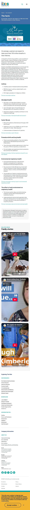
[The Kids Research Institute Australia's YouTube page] (11, 472)
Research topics (4, 393)
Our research (9, 12)
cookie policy (5, 501)
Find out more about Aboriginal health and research (13, 115)
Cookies (3, 486)
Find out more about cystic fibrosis (9, 132)
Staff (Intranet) (4, 424)
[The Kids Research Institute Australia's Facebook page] (2, 472)
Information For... (6, 412)
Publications (4, 441)
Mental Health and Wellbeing (7, 389)
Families (3, 415)
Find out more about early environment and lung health (14, 204)
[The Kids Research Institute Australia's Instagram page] (5, 472)
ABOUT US (3, 435)
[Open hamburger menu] (27, 4)
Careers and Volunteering (6, 405)
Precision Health (4, 386)
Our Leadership (4, 439)
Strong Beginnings (5, 388)
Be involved (4, 396)
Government (4, 422)
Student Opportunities (6, 406)
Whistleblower (4, 483)
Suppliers (3, 420)
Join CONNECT (4, 399)
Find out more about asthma (8, 95)
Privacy (17, 481)
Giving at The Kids (5, 401)
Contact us (3, 408)
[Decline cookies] (23, 505)
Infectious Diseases (5, 384)
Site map (3, 488)
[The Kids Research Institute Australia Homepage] (5, 4)
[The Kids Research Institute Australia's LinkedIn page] (14, 472)
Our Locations (4, 443)
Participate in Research (6, 403)
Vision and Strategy (5, 438)
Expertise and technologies (7, 391)
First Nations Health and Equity (8, 381)
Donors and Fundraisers (6, 417)
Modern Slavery (19, 483)
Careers (17, 486)
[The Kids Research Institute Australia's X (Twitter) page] (8, 472)
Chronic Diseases (5, 382)
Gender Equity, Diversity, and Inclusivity (9, 445)
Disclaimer (3, 481)
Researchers (4, 418)
